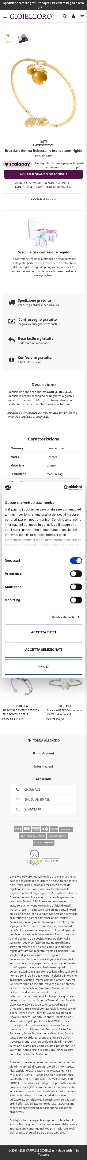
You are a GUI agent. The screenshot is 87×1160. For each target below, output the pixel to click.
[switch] (76, 573)
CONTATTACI (23, 187)
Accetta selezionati (43, 649)
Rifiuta (43, 667)
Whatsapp (32, 809)
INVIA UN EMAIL (37, 799)
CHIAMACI (31, 789)
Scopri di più (78, 165)
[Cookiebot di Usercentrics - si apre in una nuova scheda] (63, 488)
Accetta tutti (43, 632)
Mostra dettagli (63, 617)
